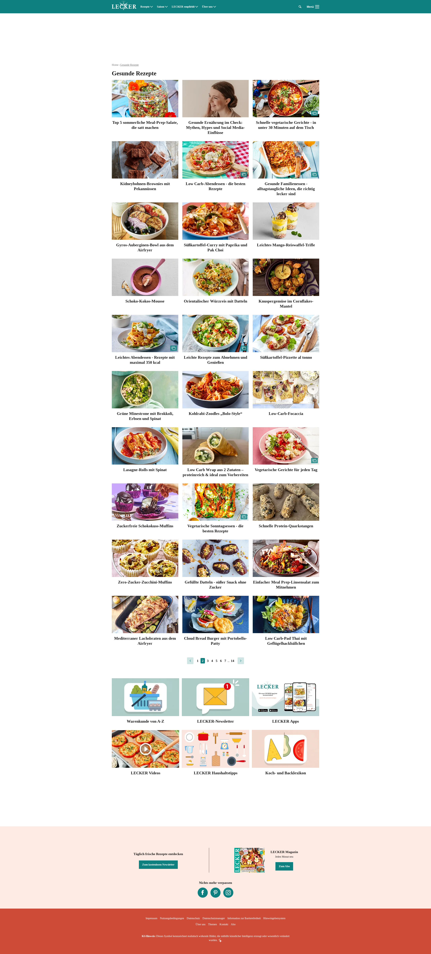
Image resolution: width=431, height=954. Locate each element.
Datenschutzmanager (214, 918)
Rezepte (145, 6)
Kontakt (224, 924)
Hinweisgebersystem (274, 918)
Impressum (151, 918)
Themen (212, 924)
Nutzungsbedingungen (172, 918)
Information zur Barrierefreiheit (244, 918)
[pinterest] (215, 893)
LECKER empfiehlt (183, 6)
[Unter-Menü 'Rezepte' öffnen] (151, 7)
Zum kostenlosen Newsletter (158, 864)
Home (115, 64)
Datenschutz (193, 918)
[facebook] (203, 893)
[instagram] (228, 893)
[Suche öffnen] (300, 6)
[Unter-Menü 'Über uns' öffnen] (214, 7)
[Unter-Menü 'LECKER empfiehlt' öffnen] (196, 7)
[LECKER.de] (124, 6)
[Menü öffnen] (317, 7)
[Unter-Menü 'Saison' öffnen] (166, 7)
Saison (160, 6)
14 (232, 661)
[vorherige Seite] (190, 660)
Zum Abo (284, 866)
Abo (233, 924)
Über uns (207, 6)
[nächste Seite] (241, 660)
